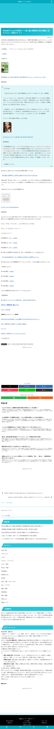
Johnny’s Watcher (9, 720)
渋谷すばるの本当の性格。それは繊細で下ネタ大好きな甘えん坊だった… (20, 319)
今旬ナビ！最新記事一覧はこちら (10, 305)
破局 (22, 344)
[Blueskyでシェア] (33, 488)
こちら (26, 290)
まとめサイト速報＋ (27, 722)
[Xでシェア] (9, 488)
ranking (4, 53)
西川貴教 (31, 344)
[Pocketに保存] (33, 492)
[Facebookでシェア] (9, 492)
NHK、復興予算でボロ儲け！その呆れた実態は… (14, 324)
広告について (4, 679)
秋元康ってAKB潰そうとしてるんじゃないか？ (13, 333)
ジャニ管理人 (27, 720)
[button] (51, 515)
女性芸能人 (4, 344)
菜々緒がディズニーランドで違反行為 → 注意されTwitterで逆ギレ (18, 300)
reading (15, 238)
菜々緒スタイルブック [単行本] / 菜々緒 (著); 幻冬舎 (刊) (18, 137)
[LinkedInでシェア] (27, 496)
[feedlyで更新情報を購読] (14, 397)
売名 (15, 344)
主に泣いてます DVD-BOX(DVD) (9, 207)
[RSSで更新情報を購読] (40, 397)
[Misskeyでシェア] (45, 488)
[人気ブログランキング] (3, 683)
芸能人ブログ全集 (27, 724)
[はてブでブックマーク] (21, 492)
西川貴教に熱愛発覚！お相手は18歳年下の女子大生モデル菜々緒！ (20, 175)
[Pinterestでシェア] (15, 496)
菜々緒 (26, 344)
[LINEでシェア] (45, 492)
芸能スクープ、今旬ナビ (24, 1)
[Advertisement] (27, 13)
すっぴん (10, 344)
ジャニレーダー (44, 720)
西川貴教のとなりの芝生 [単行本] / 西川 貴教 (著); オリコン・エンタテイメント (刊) (23, 77)
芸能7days (10, 722)
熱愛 (18, 344)
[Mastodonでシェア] (21, 488)
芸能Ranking (44, 722)
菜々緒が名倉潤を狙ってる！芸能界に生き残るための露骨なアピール (20, 257)
